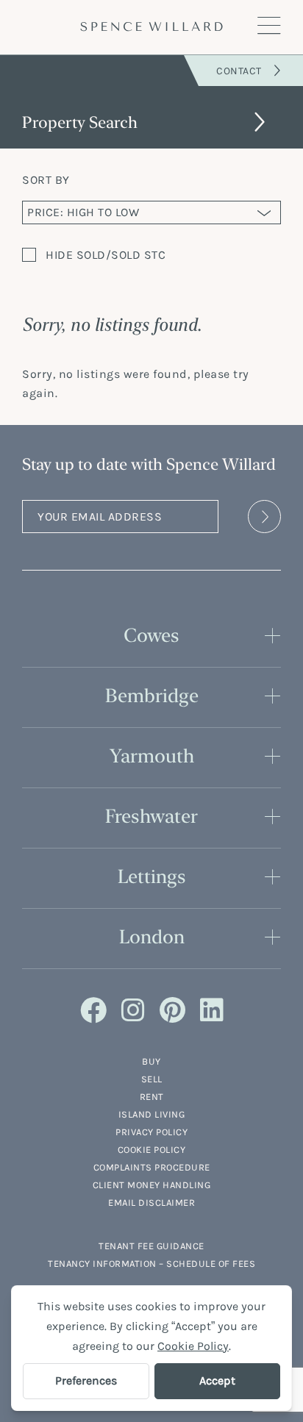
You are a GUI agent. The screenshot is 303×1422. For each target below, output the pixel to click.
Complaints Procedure (151, 1167)
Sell (152, 1079)
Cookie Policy (152, 1149)
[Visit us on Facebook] (93, 1011)
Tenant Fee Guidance (151, 1245)
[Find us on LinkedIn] (212, 1011)
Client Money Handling (152, 1184)
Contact (239, 71)
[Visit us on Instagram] (133, 1011)
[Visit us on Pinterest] (172, 1011)
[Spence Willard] (151, 26)
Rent (152, 1096)
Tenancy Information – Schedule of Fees (151, 1263)
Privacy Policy (151, 1131)
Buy (151, 1061)
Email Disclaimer (151, 1202)
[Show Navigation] (269, 26)
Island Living (151, 1114)
